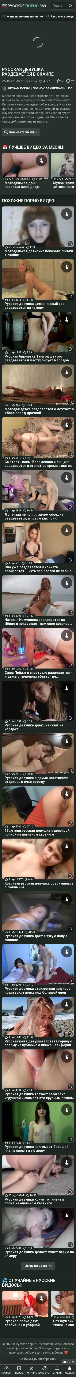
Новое (19, 1373)
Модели (70, 1373)
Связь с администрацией (38, 1359)
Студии (57, 1373)
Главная (6, 1373)
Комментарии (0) (21, 132)
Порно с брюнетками (49, 88)
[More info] (70, 243)
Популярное (32, 1373)
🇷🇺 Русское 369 (24, 6)
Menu (66, 1362)
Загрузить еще (36, 1265)
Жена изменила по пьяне (25, 16)
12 (72, 81)
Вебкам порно (19, 88)
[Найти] (71, 6)
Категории (44, 1373)
